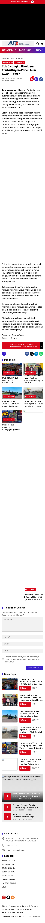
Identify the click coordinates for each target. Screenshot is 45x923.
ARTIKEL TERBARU (8, 879)
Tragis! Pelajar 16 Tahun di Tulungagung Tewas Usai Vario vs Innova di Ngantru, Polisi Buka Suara (11, 427)
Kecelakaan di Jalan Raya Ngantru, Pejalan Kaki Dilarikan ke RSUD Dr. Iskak (33, 403)
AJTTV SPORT (7, 875)
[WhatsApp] (41, 354)
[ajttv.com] (18, 43)
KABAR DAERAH (19, 62)
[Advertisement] (22, 160)
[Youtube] (4, 897)
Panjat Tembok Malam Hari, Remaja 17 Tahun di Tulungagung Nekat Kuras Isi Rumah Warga (33, 380)
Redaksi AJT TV (7, 78)
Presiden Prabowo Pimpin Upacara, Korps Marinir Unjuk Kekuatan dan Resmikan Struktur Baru (25, 806)
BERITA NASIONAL (9, 396)
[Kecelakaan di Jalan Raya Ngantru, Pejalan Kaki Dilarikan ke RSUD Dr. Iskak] (33, 393)
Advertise (15, 906)
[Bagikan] (41, 79)
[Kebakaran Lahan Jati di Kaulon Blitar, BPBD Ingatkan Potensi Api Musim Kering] (33, 501)
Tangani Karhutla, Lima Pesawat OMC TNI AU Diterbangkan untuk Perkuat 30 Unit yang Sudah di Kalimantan (11, 403)
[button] (37, 43)
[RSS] (13, 897)
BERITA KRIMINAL (8, 872)
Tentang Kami (18, 912)
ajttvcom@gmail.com (15, 850)
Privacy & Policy (29, 906)
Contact (29, 909)
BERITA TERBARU (8, 62)
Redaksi (5, 912)
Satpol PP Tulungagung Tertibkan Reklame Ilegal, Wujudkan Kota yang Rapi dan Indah (26, 815)
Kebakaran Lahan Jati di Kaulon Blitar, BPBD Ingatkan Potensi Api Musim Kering (33, 597)
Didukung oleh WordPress (13, 917)
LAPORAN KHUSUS (9, 883)
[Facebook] (27, 354)
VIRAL (4, 887)
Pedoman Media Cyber (12, 909)
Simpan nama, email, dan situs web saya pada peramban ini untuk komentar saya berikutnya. (22, 659)
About (4, 906)
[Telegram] (36, 354)
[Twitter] (32, 354)
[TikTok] (8, 897)
